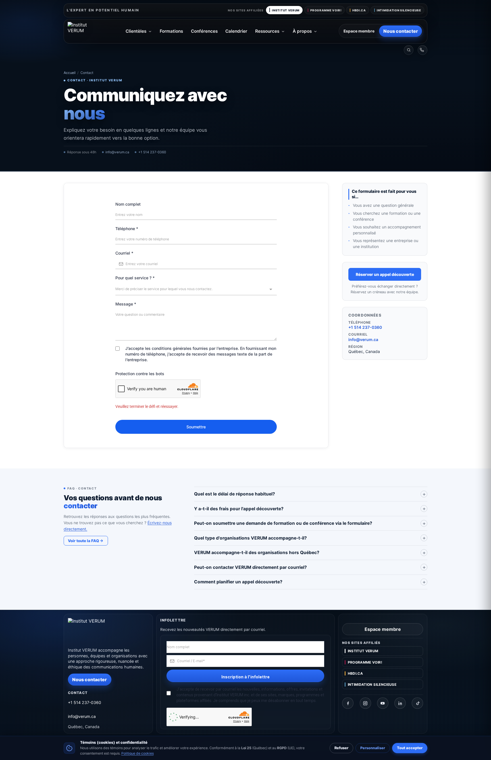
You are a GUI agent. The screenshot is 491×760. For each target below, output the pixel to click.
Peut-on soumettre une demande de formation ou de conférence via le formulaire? (283, 523)
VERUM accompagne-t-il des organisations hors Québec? (256, 552)
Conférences (204, 31)
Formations (171, 31)
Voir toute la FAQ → (85, 540)
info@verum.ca (117, 152)
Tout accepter (410, 748)
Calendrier (236, 31)
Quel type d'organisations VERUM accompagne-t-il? (250, 538)
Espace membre (359, 31)
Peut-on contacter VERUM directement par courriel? (250, 567)
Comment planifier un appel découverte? (238, 582)
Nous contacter (400, 31)
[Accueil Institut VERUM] (86, 31)
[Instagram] (365, 703)
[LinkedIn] (400, 703)
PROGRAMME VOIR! (325, 10)
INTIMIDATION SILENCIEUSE (399, 10)
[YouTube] (382, 703)
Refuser (341, 748)
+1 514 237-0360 (152, 152)
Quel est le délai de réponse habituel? (234, 494)
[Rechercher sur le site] (408, 50)
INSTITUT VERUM (285, 10)
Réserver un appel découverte (385, 274)
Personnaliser (372, 748)
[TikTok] (417, 703)
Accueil (70, 73)
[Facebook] (347, 703)
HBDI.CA (359, 10)
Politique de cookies (137, 753)
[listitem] (310, 494)
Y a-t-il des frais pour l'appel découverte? (239, 508)
